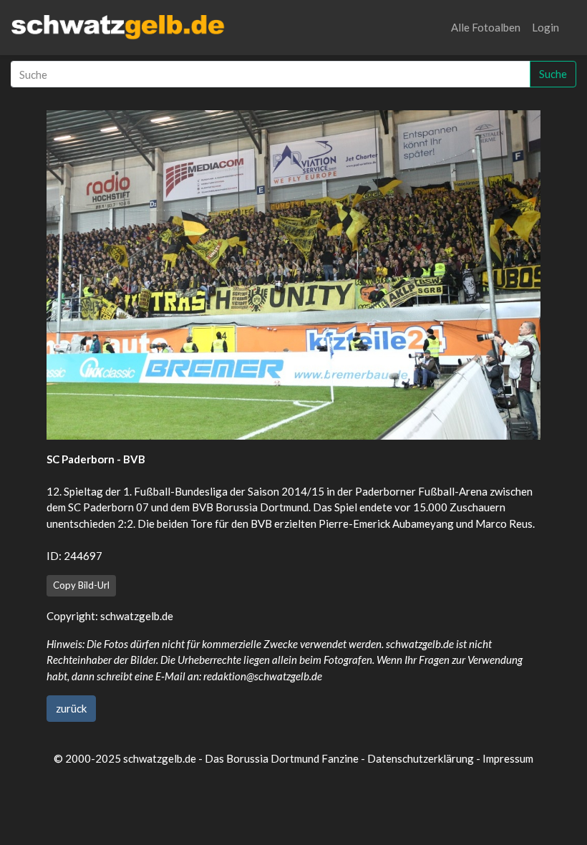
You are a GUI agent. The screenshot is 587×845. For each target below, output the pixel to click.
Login (545, 27)
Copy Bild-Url (81, 585)
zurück (71, 708)
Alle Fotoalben (485, 27)
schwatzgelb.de (136, 615)
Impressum (507, 758)
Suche (553, 73)
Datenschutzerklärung (420, 758)
